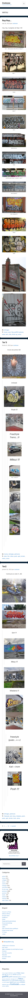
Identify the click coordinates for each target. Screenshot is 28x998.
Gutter (3, 919)
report (23, 980)
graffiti (5, 976)
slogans (7, 982)
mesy (14, 816)
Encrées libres (5, 915)
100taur (3, 973)
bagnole (6, 973)
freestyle (6, 816)
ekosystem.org (9, 942)
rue (2, 982)
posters (16, 980)
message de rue (14, 979)
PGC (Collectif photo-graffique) (10, 928)
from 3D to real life (7, 953)
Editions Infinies (6, 913)
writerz (3, 986)
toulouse (14, 984)
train (20, 984)
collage (18, 973)
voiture (23, 984)
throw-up (14, 334)
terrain (23, 556)
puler (3, 818)
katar (3, 334)
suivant (13, 826)
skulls (5, 982)
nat (23, 979)
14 (8, 826)
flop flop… (6, 20)
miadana (18, 816)
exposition (19, 974)
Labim (3, 926)
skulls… (4, 895)
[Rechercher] (24, 864)
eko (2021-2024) (6, 956)
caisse (14, 973)
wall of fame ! (5, 900)
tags (7, 984)
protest (20, 980)
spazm (12, 982)
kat (21, 976)
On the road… (5, 889)
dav (5, 974)
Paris (3, 980)
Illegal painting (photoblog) (9, 921)
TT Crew (4, 932)
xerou (19, 334)
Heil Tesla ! (5, 947)
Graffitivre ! (5, 917)
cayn (9, 332)
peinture (7, 980)
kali (11, 816)
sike (10, 334)
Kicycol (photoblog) (7, 923)
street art (4, 984)
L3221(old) (5, 925)
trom (14, 818)
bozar (5, 332)
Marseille (4, 954)
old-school (5, 887)
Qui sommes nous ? (14, 855)
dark (5, 556)
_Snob (3, 934)
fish (8, 556)
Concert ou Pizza (6, 912)
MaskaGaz (8, 979)
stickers (4, 896)
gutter (19, 976)
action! (4, 876)
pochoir (10, 980)
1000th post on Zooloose (8, 945)
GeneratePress (14, 995)
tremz (3, 558)
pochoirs (4, 893)
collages (4, 880)
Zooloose (6, 3)
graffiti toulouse (18, 332)
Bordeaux (11, 973)
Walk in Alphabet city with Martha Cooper (12, 949)
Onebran (4, 951)
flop (12, 332)
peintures (17, 554)
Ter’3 (4, 342)
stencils (18, 982)
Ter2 (4, 566)
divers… (4, 882)
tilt (9, 984)
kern (7, 334)
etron (14, 974)
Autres (6, 554)
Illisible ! (4, 958)
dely (7, 974)
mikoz (12, 556)
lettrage (24, 976)
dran (10, 974)
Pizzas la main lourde (7, 930)
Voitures (4, 898)
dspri (12, 974)
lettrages (6, 330)
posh (15, 556)
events (4, 883)
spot (19, 556)
